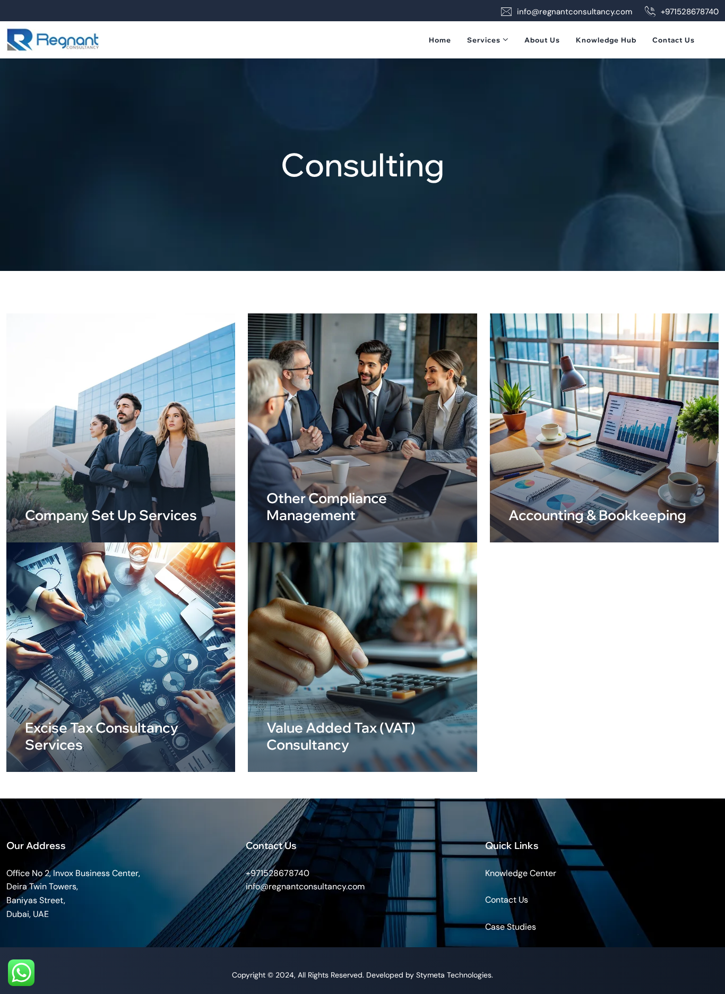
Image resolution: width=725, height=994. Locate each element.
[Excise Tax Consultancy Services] (120, 656)
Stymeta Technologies (453, 975)
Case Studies (510, 926)
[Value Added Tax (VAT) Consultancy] (362, 656)
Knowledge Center (520, 873)
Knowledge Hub (606, 40)
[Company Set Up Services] (120, 427)
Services (483, 40)
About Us (542, 40)
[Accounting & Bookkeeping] (604, 427)
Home (440, 40)
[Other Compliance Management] (362, 427)
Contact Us (673, 40)
